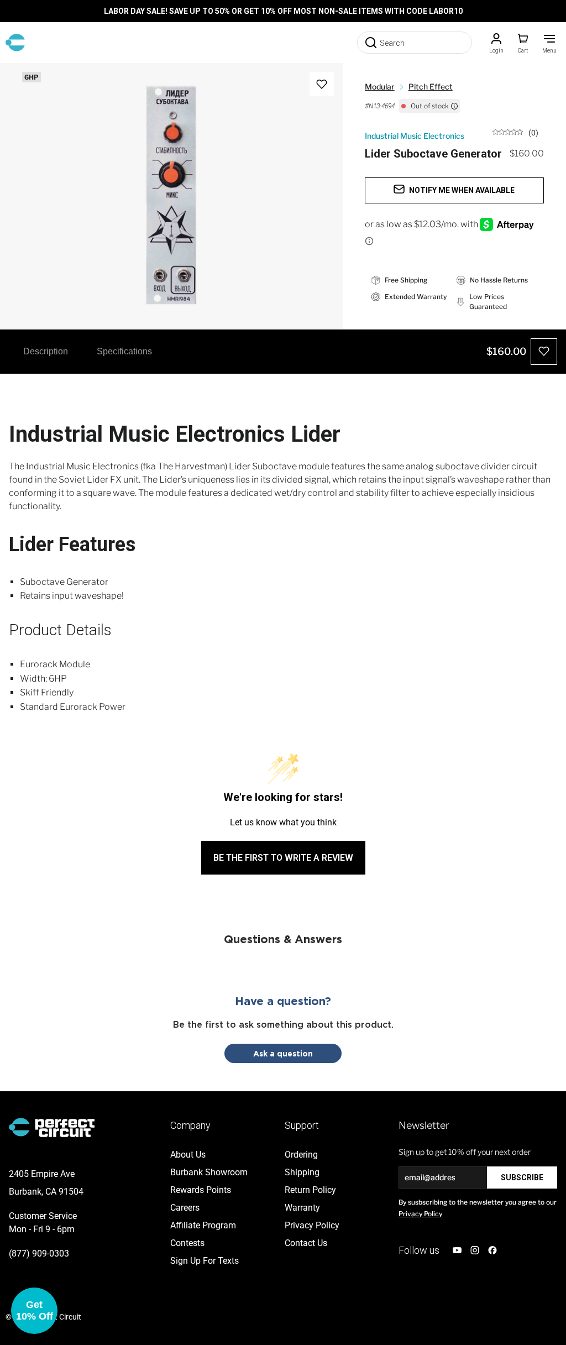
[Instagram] (474, 1250)
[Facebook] (492, 1250)
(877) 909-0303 (39, 1253)
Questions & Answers (283, 939)
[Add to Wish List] (322, 84)
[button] (34, 1311)
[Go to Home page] (15, 42)
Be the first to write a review (283, 857)
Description (45, 351)
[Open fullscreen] (20, 83)
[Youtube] (457, 1250)
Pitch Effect (430, 86)
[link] (515, 132)
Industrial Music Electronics (414, 135)
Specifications (124, 351)
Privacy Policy (420, 1214)
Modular (380, 86)
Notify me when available (462, 190)
